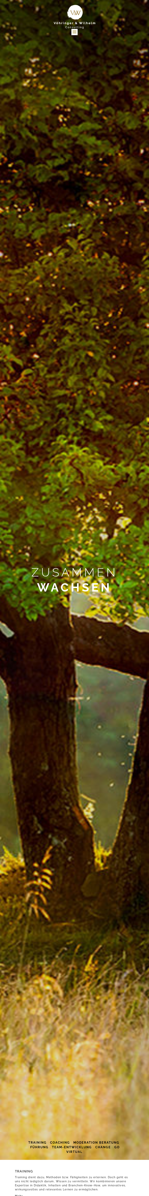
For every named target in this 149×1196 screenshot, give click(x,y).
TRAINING (37, 1142)
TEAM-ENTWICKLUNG (72, 1147)
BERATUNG (109, 1142)
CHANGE (103, 1147)
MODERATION (85, 1142)
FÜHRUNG (39, 1147)
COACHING (60, 1142)
